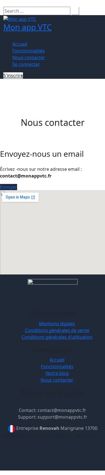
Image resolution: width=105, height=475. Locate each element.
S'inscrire (13, 75)
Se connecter (26, 64)
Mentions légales (57, 323)
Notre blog (57, 373)
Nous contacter (28, 57)
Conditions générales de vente (57, 330)
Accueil (19, 44)
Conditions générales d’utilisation (57, 337)
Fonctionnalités (28, 51)
